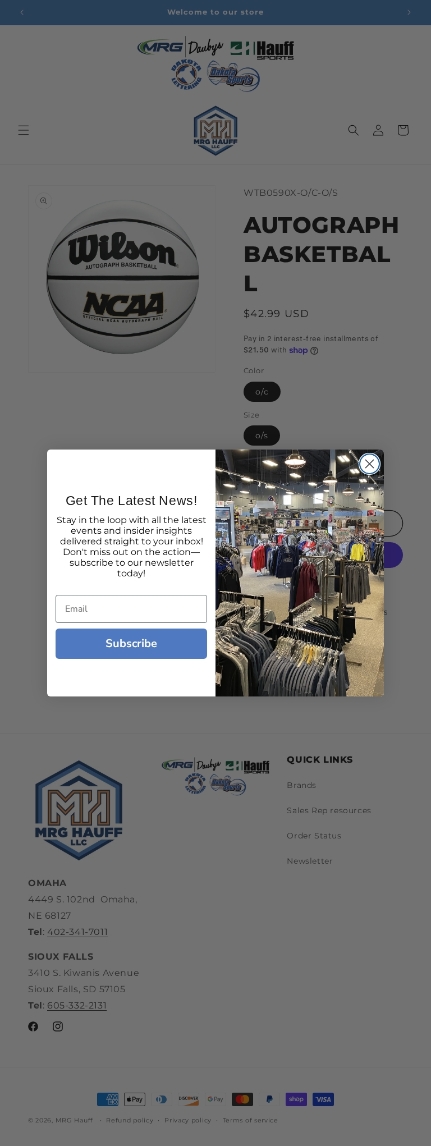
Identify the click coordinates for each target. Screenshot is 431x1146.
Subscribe (131, 643)
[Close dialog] (369, 464)
